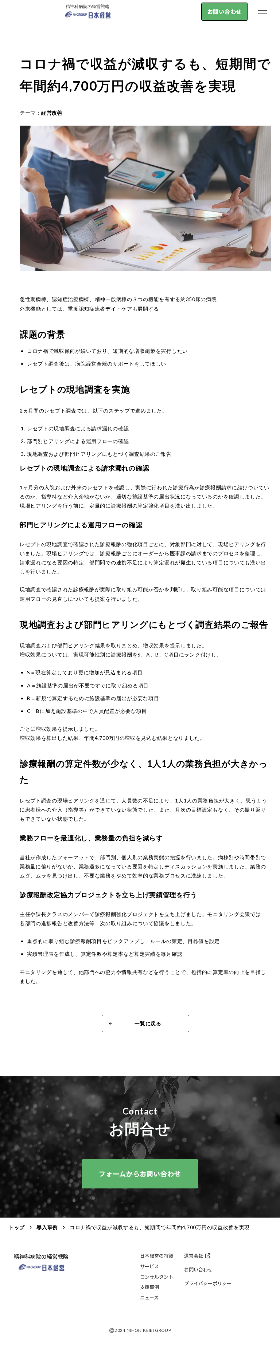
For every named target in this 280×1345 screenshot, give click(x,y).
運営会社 (193, 1255)
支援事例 (149, 1287)
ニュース (149, 1297)
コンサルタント (156, 1277)
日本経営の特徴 (156, 1256)
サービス (149, 1266)
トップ (17, 1227)
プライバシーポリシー (208, 1283)
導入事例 (47, 1227)
